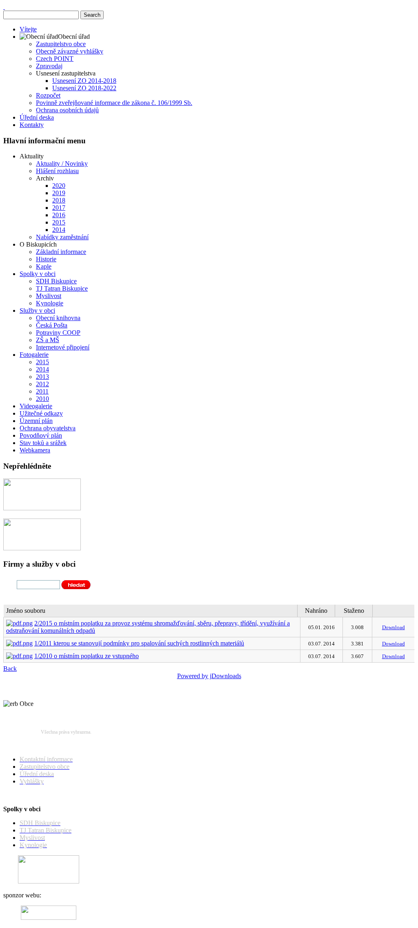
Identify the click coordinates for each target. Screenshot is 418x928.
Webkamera (35, 450)
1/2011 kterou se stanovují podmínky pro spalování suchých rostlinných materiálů (139, 643)
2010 (42, 398)
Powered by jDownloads (209, 675)
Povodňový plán (41, 435)
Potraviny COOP (58, 332)
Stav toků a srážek (43, 442)
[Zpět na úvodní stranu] (4, 6)
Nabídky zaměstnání (62, 237)
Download (393, 627)
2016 (58, 214)
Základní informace (61, 251)
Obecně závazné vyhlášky (69, 51)
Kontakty (32, 124)
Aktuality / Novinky (62, 163)
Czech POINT (54, 58)
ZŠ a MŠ (47, 339)
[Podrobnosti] (42, 548)
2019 (58, 192)
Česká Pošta (51, 325)
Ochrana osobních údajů (67, 110)
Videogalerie (36, 406)
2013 (42, 376)
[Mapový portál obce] (42, 508)
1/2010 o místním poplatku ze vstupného (86, 655)
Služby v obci (37, 310)
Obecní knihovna (58, 317)
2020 (58, 185)
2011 (42, 391)
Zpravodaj (49, 65)
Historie (46, 259)
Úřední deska (37, 117)
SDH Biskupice (56, 281)
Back (10, 668)
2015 (58, 222)
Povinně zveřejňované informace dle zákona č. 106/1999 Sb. (114, 102)
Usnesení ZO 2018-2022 (84, 88)
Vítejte (28, 29)
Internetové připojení (62, 347)
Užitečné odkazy (41, 413)
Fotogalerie (34, 354)
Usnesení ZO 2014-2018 (84, 80)
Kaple (43, 266)
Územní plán (36, 420)
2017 (58, 207)
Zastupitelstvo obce (61, 43)
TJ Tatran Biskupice (62, 288)
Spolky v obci (38, 273)
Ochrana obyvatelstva (48, 428)
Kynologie (49, 303)
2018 (58, 200)
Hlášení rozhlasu (57, 170)
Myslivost (48, 295)
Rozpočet (48, 95)
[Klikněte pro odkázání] (48, 881)
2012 (42, 384)
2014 (58, 229)
